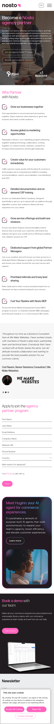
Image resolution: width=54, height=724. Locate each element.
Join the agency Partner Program (19, 52)
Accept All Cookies (14, 709)
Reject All (36, 709)
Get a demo (10, 631)
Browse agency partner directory (19, 60)
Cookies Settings (25, 716)
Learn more (15, 540)
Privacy (9, 474)
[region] (25, 706)
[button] (41, 5)
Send (7, 484)
